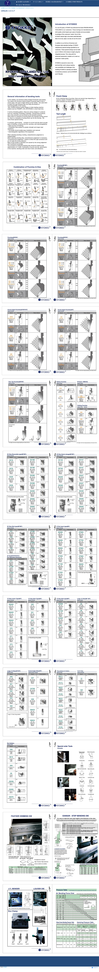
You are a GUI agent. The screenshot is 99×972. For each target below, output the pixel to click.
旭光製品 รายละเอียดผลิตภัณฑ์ (18, 7)
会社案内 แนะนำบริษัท (5, 7)
